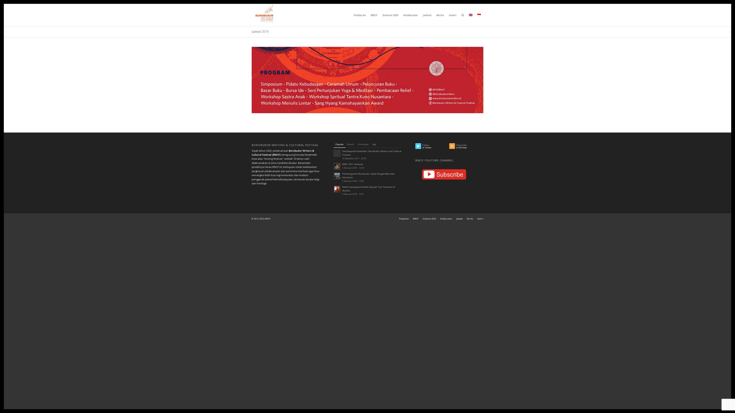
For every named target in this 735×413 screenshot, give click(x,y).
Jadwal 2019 (260, 31)
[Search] (462, 15)
